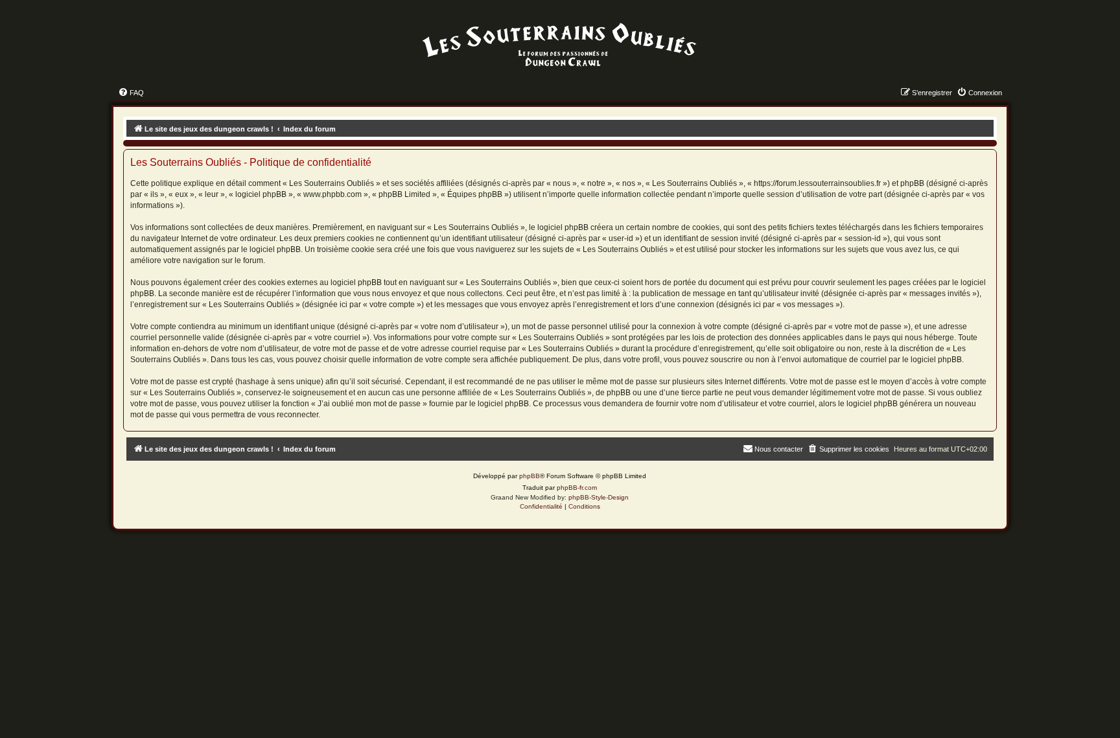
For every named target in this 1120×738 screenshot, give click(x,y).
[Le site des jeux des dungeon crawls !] (559, 45)
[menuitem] (131, 92)
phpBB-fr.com (577, 487)
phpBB (529, 475)
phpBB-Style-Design (598, 497)
